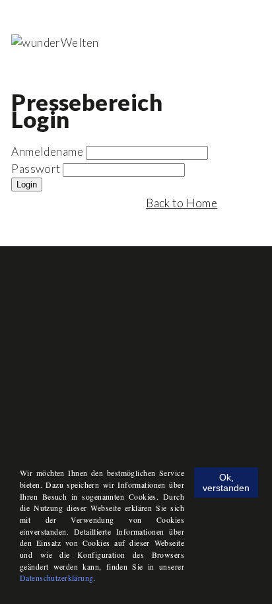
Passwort (35, 169)
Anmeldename (47, 151)
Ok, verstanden (226, 482)
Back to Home (181, 203)
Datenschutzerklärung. (58, 578)
